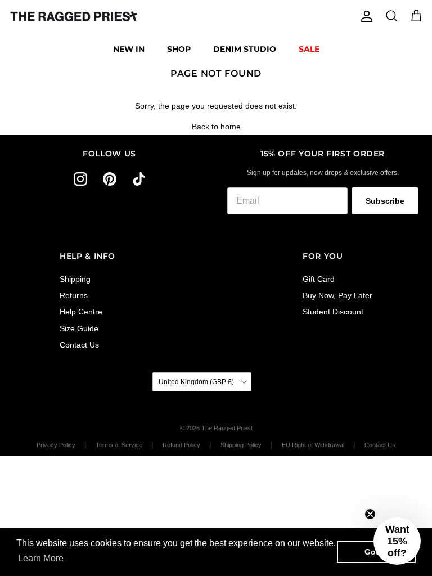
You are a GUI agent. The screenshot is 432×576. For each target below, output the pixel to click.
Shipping (75, 279)
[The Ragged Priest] (73, 16)
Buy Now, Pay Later (337, 295)
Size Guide (79, 328)
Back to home (216, 126)
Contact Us (79, 344)
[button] (397, 541)
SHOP (179, 49)
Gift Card (319, 279)
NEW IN (129, 49)
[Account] (365, 16)
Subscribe (385, 200)
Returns (74, 295)
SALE (309, 49)
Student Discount (333, 311)
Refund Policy (181, 445)
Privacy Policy (56, 445)
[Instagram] (80, 179)
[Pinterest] (109, 179)
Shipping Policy (241, 445)
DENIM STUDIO (244, 49)
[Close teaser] (370, 514)
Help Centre (81, 311)
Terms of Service (119, 445)
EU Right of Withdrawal (313, 445)
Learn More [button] (41, 558)
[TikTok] (139, 179)
